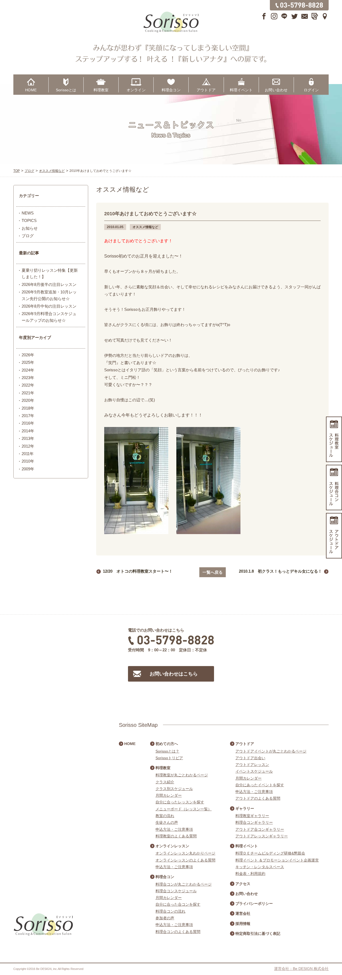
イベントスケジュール (254, 771)
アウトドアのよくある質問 (257, 798)
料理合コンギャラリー (254, 822)
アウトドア (206, 90)
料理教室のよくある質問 (176, 836)
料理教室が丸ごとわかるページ (182, 775)
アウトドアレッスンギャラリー (261, 836)
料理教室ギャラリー (252, 816)
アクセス (242, 884)
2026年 (28, 355)
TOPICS (29, 220)
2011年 (28, 453)
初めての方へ (167, 744)
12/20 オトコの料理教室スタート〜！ (138, 571)
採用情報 (242, 923)
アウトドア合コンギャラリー (259, 829)
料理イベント (241, 90)
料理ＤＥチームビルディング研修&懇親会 (270, 853)
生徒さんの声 (167, 822)
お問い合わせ (276, 90)
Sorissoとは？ (167, 751)
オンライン (136, 90)
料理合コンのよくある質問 (178, 931)
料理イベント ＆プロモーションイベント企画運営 (277, 860)
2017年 (28, 415)
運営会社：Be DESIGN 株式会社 (301, 968)
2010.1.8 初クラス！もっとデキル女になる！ (280, 571)
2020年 (28, 400)
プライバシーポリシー (254, 903)
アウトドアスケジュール (334, 535)
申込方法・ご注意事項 (174, 829)
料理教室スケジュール (334, 439)
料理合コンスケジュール (176, 891)
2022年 (28, 385)
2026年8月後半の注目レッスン (49, 284)
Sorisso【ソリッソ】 (171, 22)
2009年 (28, 469)
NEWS (28, 213)
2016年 (28, 423)
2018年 (28, 408)
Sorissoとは (66, 90)
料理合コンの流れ (170, 911)
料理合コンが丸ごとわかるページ (184, 884)
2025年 (28, 362)
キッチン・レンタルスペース (259, 867)
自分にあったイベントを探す (259, 785)
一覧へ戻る (213, 572)
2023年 (28, 377)
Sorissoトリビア (169, 758)
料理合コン (171, 90)
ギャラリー (244, 808)
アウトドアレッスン (252, 764)
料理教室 (101, 90)
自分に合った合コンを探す (178, 904)
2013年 (28, 438)
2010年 (28, 461)
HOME (31, 90)
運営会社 (242, 913)
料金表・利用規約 (250, 873)
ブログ (28, 235)
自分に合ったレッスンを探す (180, 802)
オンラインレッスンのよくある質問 (185, 860)
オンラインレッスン (172, 846)
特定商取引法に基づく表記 (257, 933)
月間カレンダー (169, 795)
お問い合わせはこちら (174, 674)
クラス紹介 (165, 782)
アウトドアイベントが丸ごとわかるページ (270, 751)
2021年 (28, 393)
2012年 (28, 446)
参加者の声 (165, 918)
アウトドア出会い (250, 758)
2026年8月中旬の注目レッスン (49, 306)
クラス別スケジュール (174, 789)
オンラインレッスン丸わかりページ (185, 853)
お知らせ (30, 228)
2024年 (28, 370)
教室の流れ (165, 816)
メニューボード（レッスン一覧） (184, 809)
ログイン (311, 90)
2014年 (28, 431)
